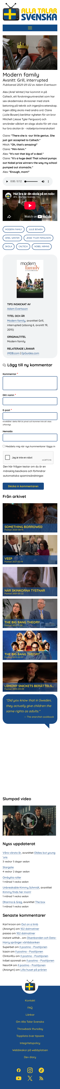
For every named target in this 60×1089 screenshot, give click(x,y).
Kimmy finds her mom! (17, 892)
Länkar (30, 1014)
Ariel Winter (12, 237)
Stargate (8, 867)
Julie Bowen (35, 229)
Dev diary (30, 1057)
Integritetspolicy (30, 1043)
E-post (6, 410)
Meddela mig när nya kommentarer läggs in (30, 446)
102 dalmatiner (29, 928)
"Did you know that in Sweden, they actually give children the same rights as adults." (28, 705)
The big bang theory (22, 622)
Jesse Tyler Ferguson (38, 237)
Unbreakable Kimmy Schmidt (21, 887)
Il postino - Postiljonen (33, 947)
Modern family (16, 320)
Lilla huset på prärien (33, 969)
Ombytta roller (12, 877)
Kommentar (9, 374)
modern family (13, 229)
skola (8, 246)
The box (40, 902)
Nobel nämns (41, 246)
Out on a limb (29, 924)
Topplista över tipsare (30, 1036)
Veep (8, 559)
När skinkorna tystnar (24, 590)
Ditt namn (8, 395)
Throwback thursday (30, 1029)
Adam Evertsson (17, 308)
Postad (13, 529)
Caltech (23, 246)
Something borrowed (23, 527)
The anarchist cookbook (40, 716)
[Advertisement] (30, 762)
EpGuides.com (30, 353)
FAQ (30, 1007)
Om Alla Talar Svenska (30, 1021)
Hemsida (7, 431)
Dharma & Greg (12, 902)
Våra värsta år (12, 852)
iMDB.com (13, 353)
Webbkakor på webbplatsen (30, 1050)
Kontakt (30, 1000)
